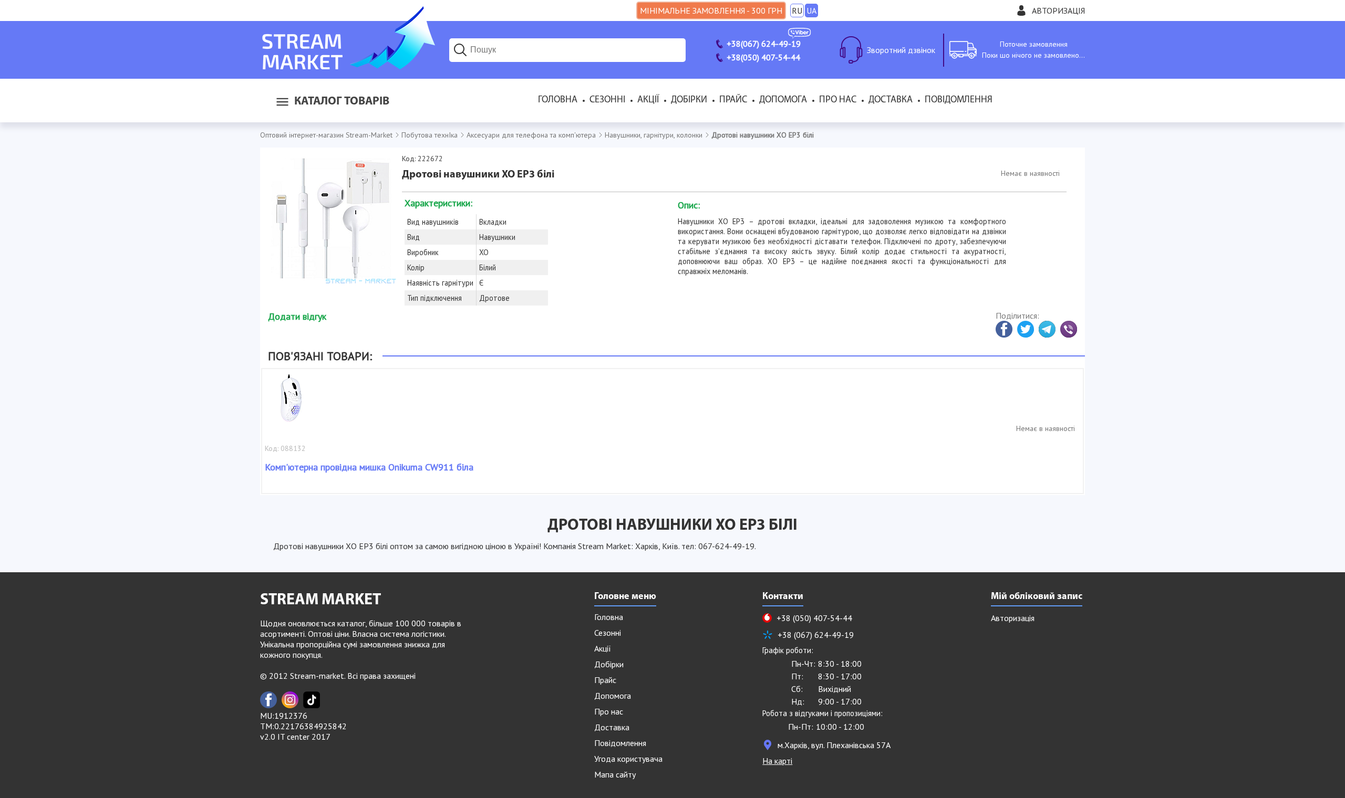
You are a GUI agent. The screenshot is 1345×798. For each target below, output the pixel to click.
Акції (648, 100)
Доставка (890, 100)
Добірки (689, 100)
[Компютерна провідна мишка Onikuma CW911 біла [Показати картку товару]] (291, 403)
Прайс (733, 100)
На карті (777, 760)
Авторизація (1058, 10)
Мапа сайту (615, 774)
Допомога (783, 100)
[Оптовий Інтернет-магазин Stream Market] (347, 66)
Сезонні (607, 100)
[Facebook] (268, 699)
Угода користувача (628, 758)
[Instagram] (290, 699)
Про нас (837, 100)
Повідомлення (958, 100)
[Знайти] (460, 49)
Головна (557, 100)
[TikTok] (311, 699)
